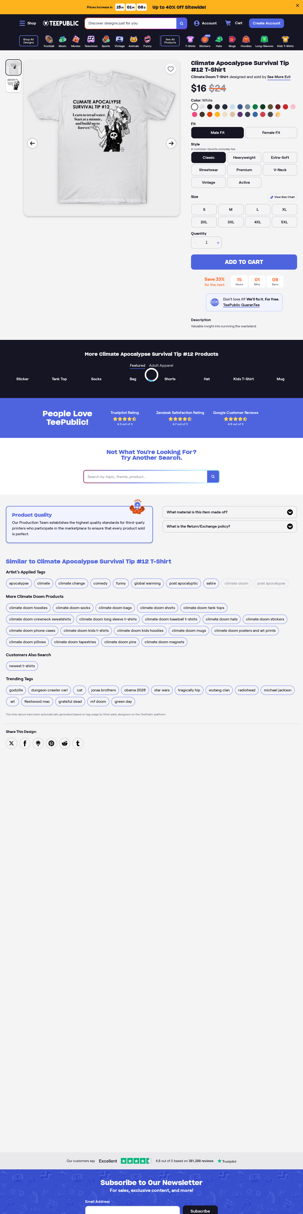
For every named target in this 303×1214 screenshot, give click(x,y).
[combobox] (131, 23)
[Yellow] (217, 114)
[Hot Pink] (194, 114)
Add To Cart (244, 262)
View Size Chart (284, 196)
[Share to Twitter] (11, 743)
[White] (194, 106)
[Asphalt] (270, 114)
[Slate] (247, 106)
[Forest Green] (262, 106)
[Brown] (202, 114)
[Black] (209, 106)
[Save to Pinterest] (51, 743)
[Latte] (232, 114)
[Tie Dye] (278, 114)
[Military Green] (270, 106)
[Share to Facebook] (25, 743)
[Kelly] (255, 106)
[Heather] (202, 106)
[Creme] (224, 114)
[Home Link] (60, 23)
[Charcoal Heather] (217, 106)
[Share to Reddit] (64, 743)
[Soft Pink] (293, 106)
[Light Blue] (232, 106)
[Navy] (224, 106)
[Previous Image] (32, 143)
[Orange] (209, 114)
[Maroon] (278, 106)
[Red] (285, 106)
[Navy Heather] (247, 114)
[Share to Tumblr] (78, 743)
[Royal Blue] (240, 106)
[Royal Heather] (255, 114)
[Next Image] (171, 143)
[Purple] (240, 114)
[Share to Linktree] (38, 743)
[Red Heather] (262, 114)
